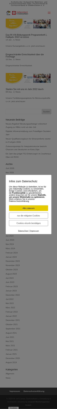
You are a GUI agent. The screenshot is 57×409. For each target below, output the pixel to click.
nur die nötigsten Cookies (28, 215)
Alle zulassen (29, 208)
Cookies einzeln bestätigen (28, 223)
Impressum (34, 231)
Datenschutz (23, 231)
